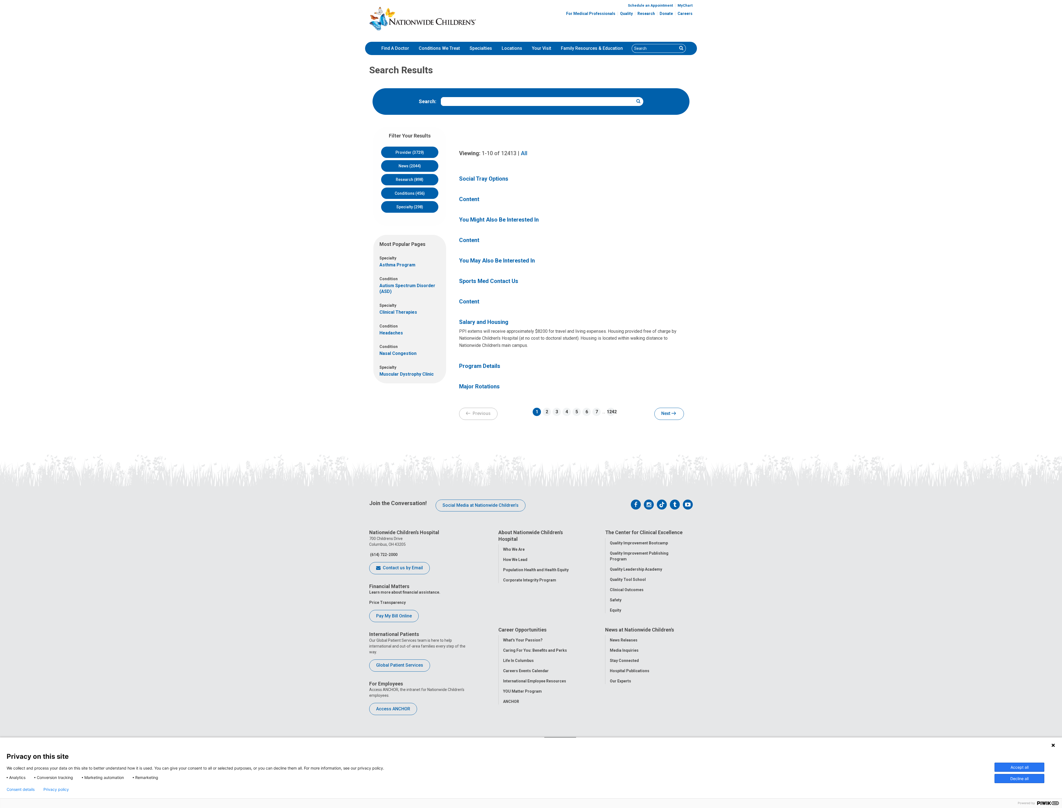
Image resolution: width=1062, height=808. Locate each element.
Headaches (391, 333)
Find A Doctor (395, 48)
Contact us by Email (402, 567)
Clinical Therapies (398, 312)
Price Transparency (387, 602)
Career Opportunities (522, 630)
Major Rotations (479, 386)
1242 (611, 411)
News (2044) (410, 166)
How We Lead (515, 559)
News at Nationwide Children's (639, 630)
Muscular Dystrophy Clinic (406, 374)
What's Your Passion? (523, 640)
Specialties (481, 48)
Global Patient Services (399, 665)
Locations (512, 48)
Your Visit (541, 48)
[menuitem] (395, 48)
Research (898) (409, 179)
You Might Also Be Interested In (499, 219)
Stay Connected (624, 660)
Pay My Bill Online (394, 616)
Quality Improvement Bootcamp (639, 543)
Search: (427, 101)
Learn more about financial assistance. (404, 592)
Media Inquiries (624, 650)
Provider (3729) (409, 152)
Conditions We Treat (439, 48)
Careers (685, 13)
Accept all (1020, 767)
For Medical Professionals (590, 13)
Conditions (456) (410, 193)
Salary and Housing (483, 322)
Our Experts (620, 681)
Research (646, 13)
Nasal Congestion (398, 353)
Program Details (479, 366)
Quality (626, 13)
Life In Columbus (518, 660)
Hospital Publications (629, 671)
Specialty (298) (409, 207)
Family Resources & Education (592, 48)
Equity (615, 610)
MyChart (685, 5)
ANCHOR (511, 701)
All (524, 153)
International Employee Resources (534, 681)
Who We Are (514, 549)
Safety (615, 600)
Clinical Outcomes (627, 590)
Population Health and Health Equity (536, 570)
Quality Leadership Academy (636, 569)
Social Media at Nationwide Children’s (480, 505)
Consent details (21, 789)
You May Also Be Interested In (497, 260)
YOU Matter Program (522, 691)
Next (666, 413)
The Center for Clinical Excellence (644, 532)
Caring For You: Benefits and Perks (535, 650)
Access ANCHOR (393, 708)
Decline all (1019, 778)
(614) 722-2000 (383, 554)
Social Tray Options (483, 178)
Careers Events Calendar (526, 671)
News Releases (623, 640)
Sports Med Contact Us (488, 281)
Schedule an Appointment (650, 5)
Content (469, 199)
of (499, 153)
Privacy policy (56, 789)
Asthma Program (397, 264)
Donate (666, 13)
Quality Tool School (628, 579)
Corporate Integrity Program (529, 580)
